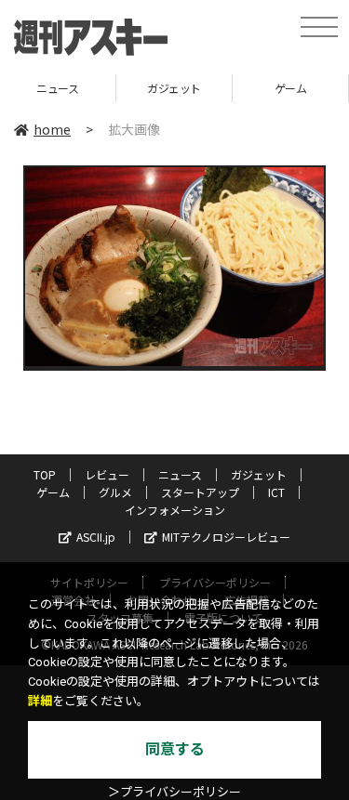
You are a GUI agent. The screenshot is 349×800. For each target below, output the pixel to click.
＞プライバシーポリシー (174, 792)
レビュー (107, 474)
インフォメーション (175, 510)
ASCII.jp (95, 536)
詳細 (40, 701)
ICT (276, 492)
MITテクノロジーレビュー (226, 536)
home (52, 129)
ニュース (180, 474)
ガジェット (140, 88)
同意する (175, 749)
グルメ (115, 492)
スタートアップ (200, 492)
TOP (45, 474)
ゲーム (256, 88)
